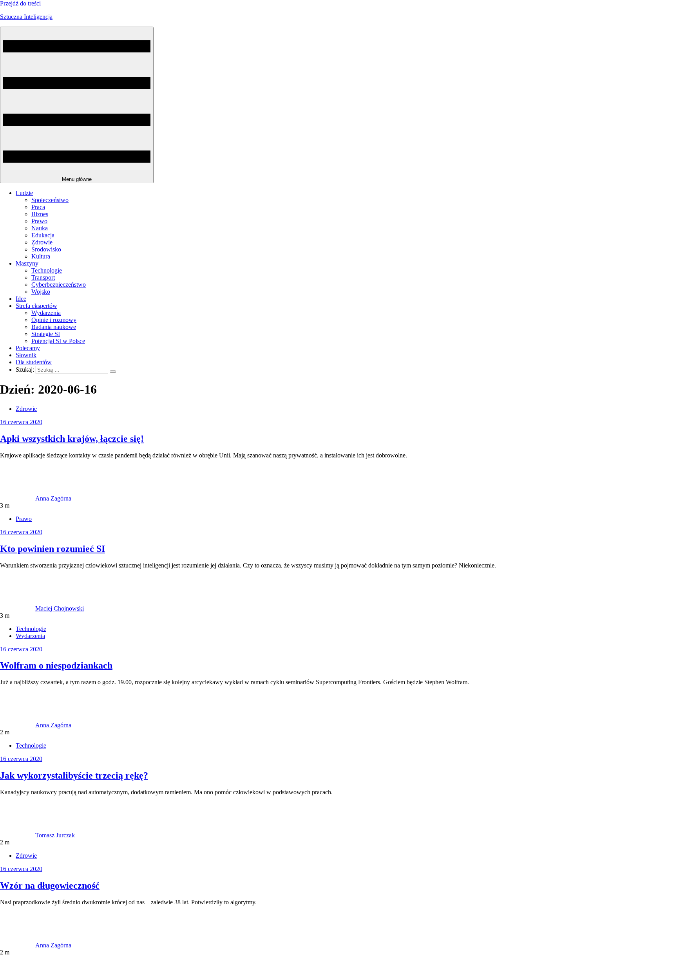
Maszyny (27, 263)
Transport (43, 277)
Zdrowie (41, 242)
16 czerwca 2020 (21, 422)
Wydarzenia (46, 312)
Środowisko (46, 249)
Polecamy (28, 348)
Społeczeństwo (50, 200)
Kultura (40, 256)
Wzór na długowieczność (50, 885)
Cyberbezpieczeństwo (58, 284)
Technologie (46, 270)
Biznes (39, 214)
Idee (21, 298)
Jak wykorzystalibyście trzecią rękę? (74, 775)
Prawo (39, 221)
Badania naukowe (53, 326)
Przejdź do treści (20, 3)
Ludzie (24, 193)
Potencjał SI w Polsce (58, 341)
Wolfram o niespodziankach (56, 665)
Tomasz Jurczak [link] (55, 835)
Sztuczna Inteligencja (26, 16)
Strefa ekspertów (36, 305)
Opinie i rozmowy (53, 319)
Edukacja (42, 235)
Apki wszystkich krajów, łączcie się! (72, 439)
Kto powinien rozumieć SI (52, 549)
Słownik (26, 355)
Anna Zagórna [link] (53, 498)
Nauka (39, 228)
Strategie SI (45, 334)
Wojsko (40, 291)
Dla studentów (34, 362)
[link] (17, 498)
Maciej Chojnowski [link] (59, 608)
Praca (38, 207)
